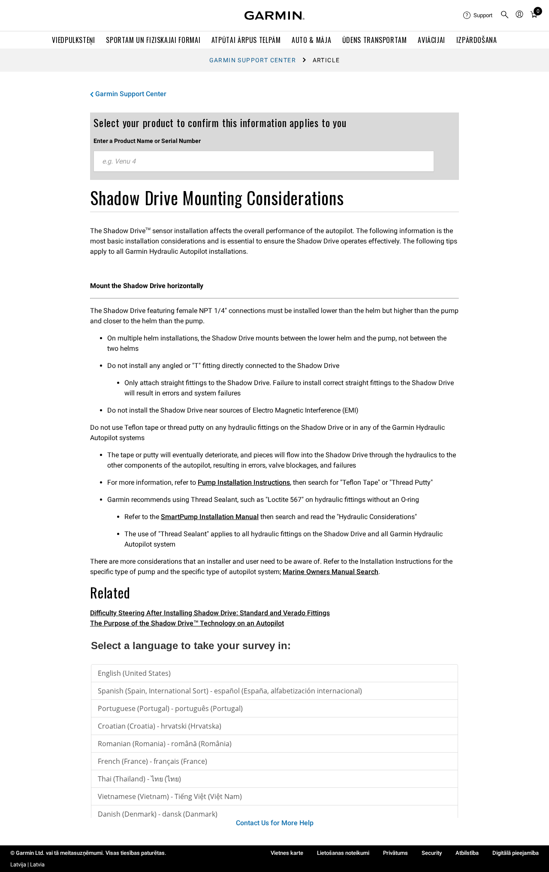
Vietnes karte (287, 853)
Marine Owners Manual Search (330, 572)
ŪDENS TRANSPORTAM (374, 40)
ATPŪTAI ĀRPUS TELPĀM (246, 40)
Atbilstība (467, 853)
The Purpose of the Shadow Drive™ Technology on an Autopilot (187, 623)
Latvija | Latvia (27, 864)
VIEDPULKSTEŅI (73, 40)
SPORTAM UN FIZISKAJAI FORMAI (153, 40)
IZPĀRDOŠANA (476, 40)
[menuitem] (478, 15)
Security (432, 853)
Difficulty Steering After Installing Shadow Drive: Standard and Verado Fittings (210, 613)
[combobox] (264, 161)
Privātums (395, 853)
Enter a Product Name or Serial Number (147, 140)
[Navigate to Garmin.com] (274, 15)
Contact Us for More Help (275, 823)
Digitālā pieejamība (515, 853)
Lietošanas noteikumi (343, 853)
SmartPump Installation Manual (210, 517)
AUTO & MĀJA (311, 40)
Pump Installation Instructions (244, 482)
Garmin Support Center (252, 60)
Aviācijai (431, 40)
